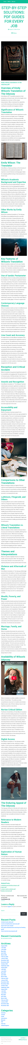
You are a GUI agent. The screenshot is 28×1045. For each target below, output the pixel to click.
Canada (3, 1014)
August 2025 (4, 967)
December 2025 (5, 960)
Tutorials (3, 1023)
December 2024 (5, 982)
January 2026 (4, 958)
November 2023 (5, 1005)
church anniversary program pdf (9, 931)
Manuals (3, 1020)
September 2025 (5, 965)
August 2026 (4, 945)
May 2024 (3, 994)
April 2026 (3, 953)
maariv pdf (3, 887)
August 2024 (4, 989)
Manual (13, 1)
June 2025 (3, 971)
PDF (2, 1021)
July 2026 (3, 947)
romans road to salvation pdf (8, 889)
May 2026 (3, 951)
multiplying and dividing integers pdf (10, 885)
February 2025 (4, 978)
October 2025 (4, 964)
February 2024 (4, 1000)
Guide (2, 1016)
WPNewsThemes (23, 1039)
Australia (3, 1012)
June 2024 (3, 992)
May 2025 (3, 973)
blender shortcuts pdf (6, 890)
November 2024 (5, 983)
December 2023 (5, 1003)
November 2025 (5, 962)
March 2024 (4, 998)
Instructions (4, 1018)
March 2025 (4, 976)
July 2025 (3, 969)
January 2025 (4, 980)
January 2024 (4, 1002)
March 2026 (4, 954)
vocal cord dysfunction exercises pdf (10, 923)
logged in (9, 906)
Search (2, 910)
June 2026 (3, 949)
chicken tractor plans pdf (7, 922)
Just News (22, 1038)
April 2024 (3, 996)
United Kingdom (5, 1025)
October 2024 (4, 985)
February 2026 (4, 956)
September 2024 (5, 987)
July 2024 (3, 991)
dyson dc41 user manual (7, 925)
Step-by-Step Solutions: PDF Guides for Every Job (14, 17)
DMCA (9, 1)
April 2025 (3, 974)
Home (5, 1)
